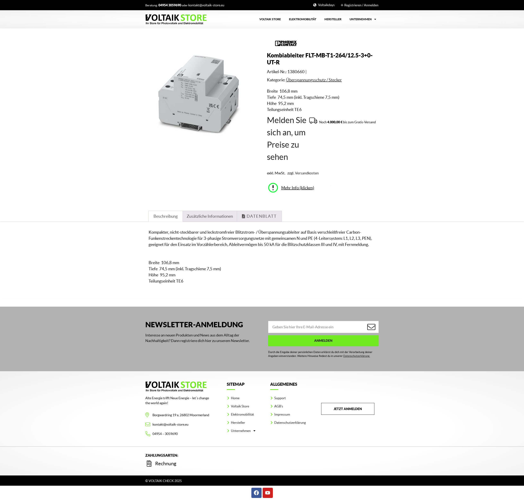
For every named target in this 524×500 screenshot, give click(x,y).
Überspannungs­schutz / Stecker (314, 80)
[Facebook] (256, 493)
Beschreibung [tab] (166, 216)
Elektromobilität (302, 19)
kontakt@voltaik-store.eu (206, 5)
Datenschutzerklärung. (356, 356)
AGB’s (278, 406)
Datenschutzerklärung (290, 422)
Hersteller (332, 19)
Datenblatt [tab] (261, 216)
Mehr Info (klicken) (297, 188)
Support (280, 398)
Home (235, 398)
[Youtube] (268, 493)
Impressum (282, 414)
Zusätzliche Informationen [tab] (210, 216)
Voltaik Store (270, 19)
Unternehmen (361, 19)
